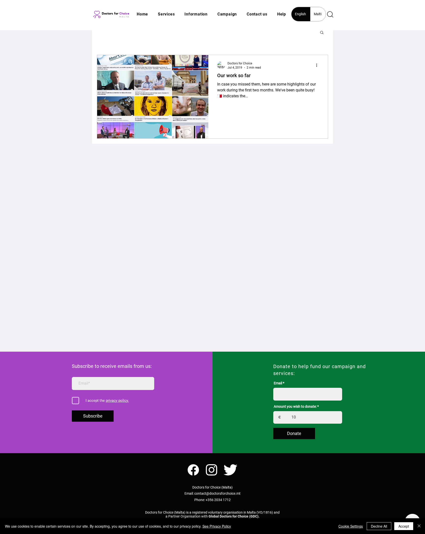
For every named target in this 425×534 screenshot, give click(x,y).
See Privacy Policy (216, 526)
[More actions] (318, 65)
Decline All (379, 526)
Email (278, 383)
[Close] (419, 526)
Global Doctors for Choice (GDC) (233, 516)
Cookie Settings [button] (350, 526)
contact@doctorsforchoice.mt (217, 493)
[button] (166, 14)
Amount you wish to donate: (295, 406)
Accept (403, 526)
